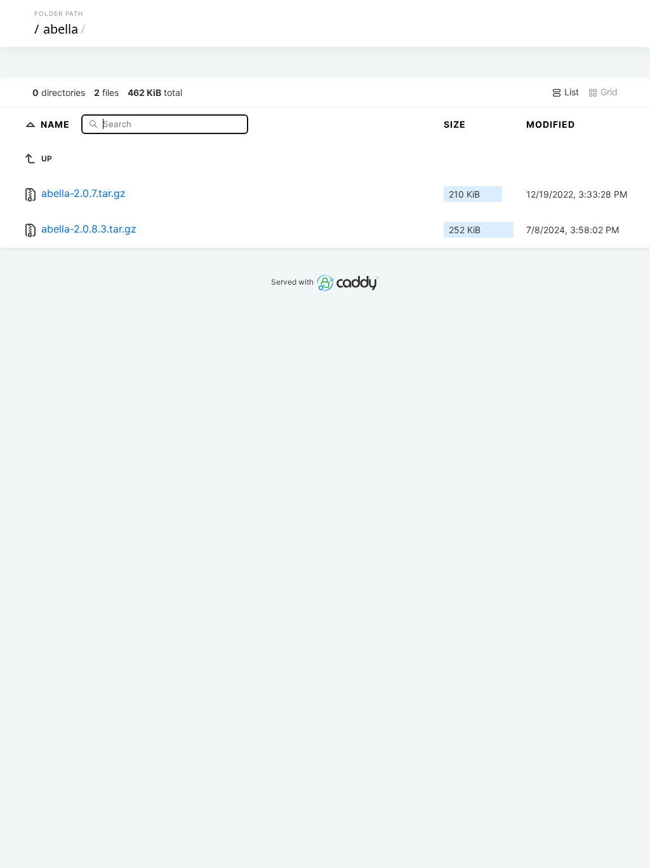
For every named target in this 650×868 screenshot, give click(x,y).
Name (56, 123)
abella (60, 28)
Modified (550, 124)
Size (455, 124)
